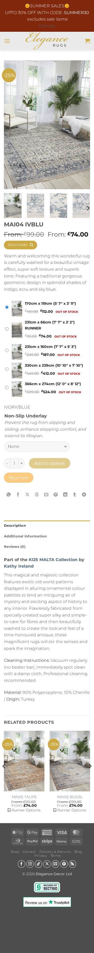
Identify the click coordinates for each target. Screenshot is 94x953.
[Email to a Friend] (46, 494)
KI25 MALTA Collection (53, 559)
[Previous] (12, 125)
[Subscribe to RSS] (73, 864)
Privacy (40, 855)
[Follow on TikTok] (39, 864)
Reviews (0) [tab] (15, 547)
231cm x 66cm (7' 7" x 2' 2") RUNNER (50, 325)
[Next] (81, 125)
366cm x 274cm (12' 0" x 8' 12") (53, 384)
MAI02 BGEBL (70, 797)
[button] (7, 41)
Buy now (18, 477)
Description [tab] (15, 526)
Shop (15, 852)
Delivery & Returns (55, 852)
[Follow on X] (47, 864)
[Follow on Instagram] (30, 864)
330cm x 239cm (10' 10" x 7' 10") (54, 365)
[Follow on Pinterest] (64, 864)
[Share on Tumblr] (74, 494)
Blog (78, 852)
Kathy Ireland (19, 566)
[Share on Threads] (37, 494)
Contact (29, 852)
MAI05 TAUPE (24, 797)
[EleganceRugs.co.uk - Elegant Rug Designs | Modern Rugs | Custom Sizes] (47, 41)
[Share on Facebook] (18, 494)
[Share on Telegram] (84, 494)
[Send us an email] (56, 864)
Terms (55, 855)
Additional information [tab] (25, 536)
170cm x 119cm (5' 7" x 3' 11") (50, 303)
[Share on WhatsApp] (8, 494)
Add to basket (49, 463)
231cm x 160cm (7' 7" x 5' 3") (50, 346)
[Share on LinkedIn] (65, 494)
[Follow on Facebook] (22, 864)
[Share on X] (27, 494)
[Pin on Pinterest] (55, 494)
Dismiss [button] (47, 25)
